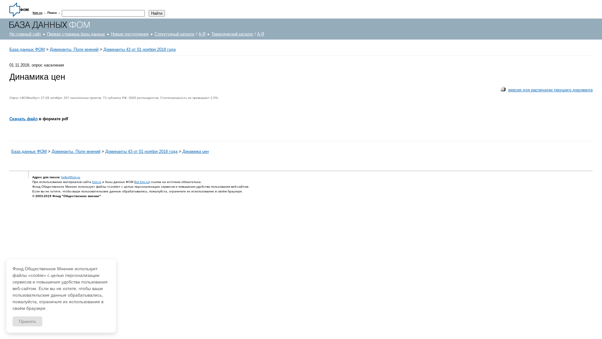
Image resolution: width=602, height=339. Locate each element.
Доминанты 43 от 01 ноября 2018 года (139, 49)
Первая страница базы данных (76, 34)
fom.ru (96, 182)
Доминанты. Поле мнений (74, 49)
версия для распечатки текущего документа (550, 90)
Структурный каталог (175, 34)
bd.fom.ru (142, 182)
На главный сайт (25, 34)
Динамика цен (195, 151)
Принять (27, 321)
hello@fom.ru (70, 177)
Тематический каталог (232, 34)
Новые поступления (130, 34)
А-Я (201, 34)
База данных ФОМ (27, 49)
